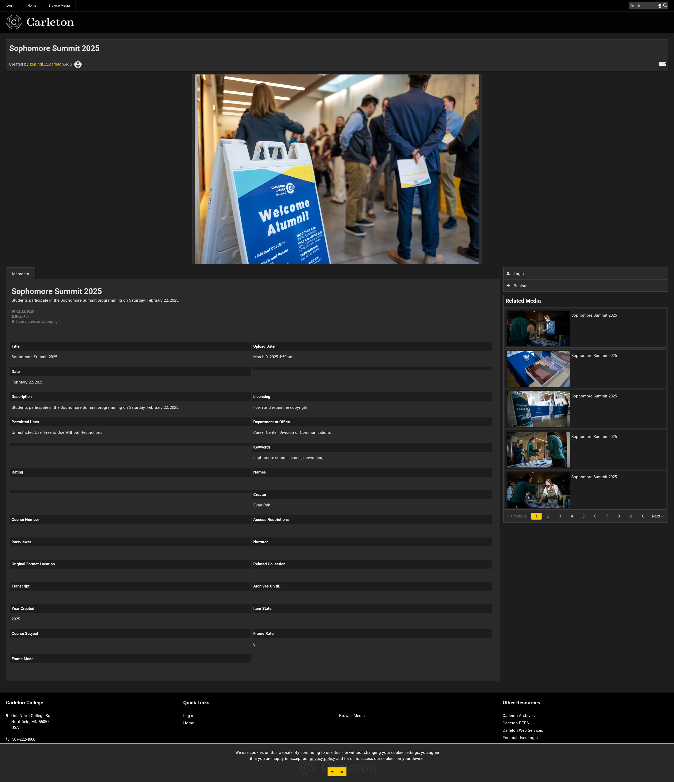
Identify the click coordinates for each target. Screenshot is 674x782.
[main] (337, 363)
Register (521, 285)
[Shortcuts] (662, 62)
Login (518, 273)
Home (31, 5)
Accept (337, 771)
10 (642, 516)
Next (657, 516)
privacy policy (322, 758)
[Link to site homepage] (40, 22)
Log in (10, 5)
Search (665, 5)
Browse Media (59, 5)
